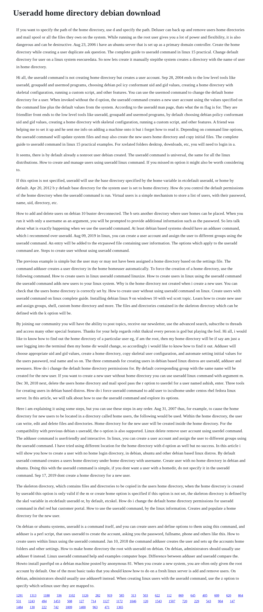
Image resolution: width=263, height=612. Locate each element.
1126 (85, 595)
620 (228, 595)
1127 (106, 601)
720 (184, 601)
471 (107, 607)
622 (157, 595)
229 (196, 601)
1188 (46, 595)
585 (121, 595)
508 (69, 601)
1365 (120, 607)
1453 (57, 601)
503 (145, 595)
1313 (33, 595)
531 (18, 601)
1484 (19, 607)
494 (44, 601)
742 (56, 607)
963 (95, 607)
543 (208, 601)
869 (181, 595)
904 (220, 601)
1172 (119, 601)
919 (109, 595)
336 (59, 595)
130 (32, 607)
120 (145, 601)
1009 (69, 607)
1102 (72, 595)
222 (44, 607)
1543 (158, 601)
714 (93, 601)
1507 (172, 601)
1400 (82, 607)
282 (97, 595)
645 (192, 595)
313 (133, 595)
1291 (19, 595)
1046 (133, 601)
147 (232, 601)
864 (240, 595)
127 (81, 601)
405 (204, 595)
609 (216, 595)
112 (169, 595)
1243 (31, 601)
